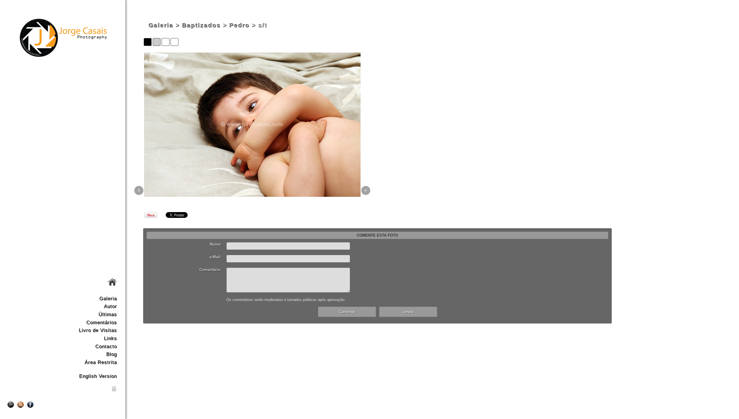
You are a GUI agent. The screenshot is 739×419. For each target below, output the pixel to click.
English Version (98, 376)
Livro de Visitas (98, 330)
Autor (110, 306)
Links (110, 338)
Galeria (108, 298)
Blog (111, 354)
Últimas (107, 314)
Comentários (101, 322)
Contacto (106, 346)
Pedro (239, 25)
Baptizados (201, 25)
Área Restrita (101, 362)
